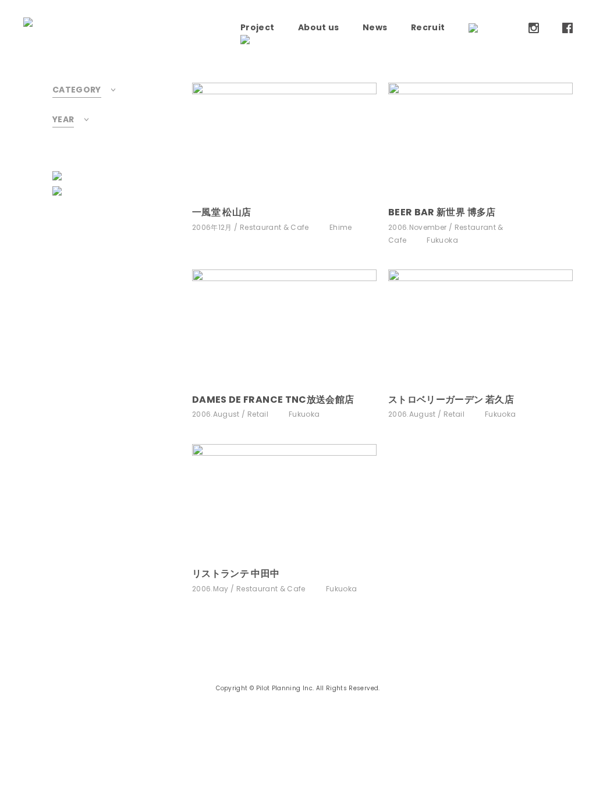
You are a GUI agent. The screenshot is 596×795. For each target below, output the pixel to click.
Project (257, 27)
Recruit (428, 27)
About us (318, 27)
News (375, 27)
